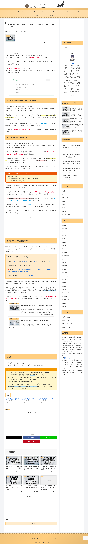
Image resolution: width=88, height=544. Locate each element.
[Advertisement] (31, 47)
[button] (82, 47)
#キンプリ (42, 269)
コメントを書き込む (31, 523)
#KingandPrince (35, 269)
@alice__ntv (11, 271)
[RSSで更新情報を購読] (73, 95)
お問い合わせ (66, 317)
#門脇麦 (14, 261)
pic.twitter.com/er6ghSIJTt (21, 271)
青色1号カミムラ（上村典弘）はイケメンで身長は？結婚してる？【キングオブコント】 (72, 147)
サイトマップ (66, 320)
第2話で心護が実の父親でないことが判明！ (25, 84)
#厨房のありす (49, 269)
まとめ (17, 92)
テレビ (8, 409)
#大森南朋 (24, 261)
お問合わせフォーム (69, 358)
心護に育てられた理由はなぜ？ (22, 89)
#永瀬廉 (35, 261)
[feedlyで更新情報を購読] (71, 95)
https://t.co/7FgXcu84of (25, 269)
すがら (72, 63)
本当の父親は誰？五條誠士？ (22, 87)
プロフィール (66, 327)
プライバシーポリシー (69, 323)
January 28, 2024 (29, 275)
